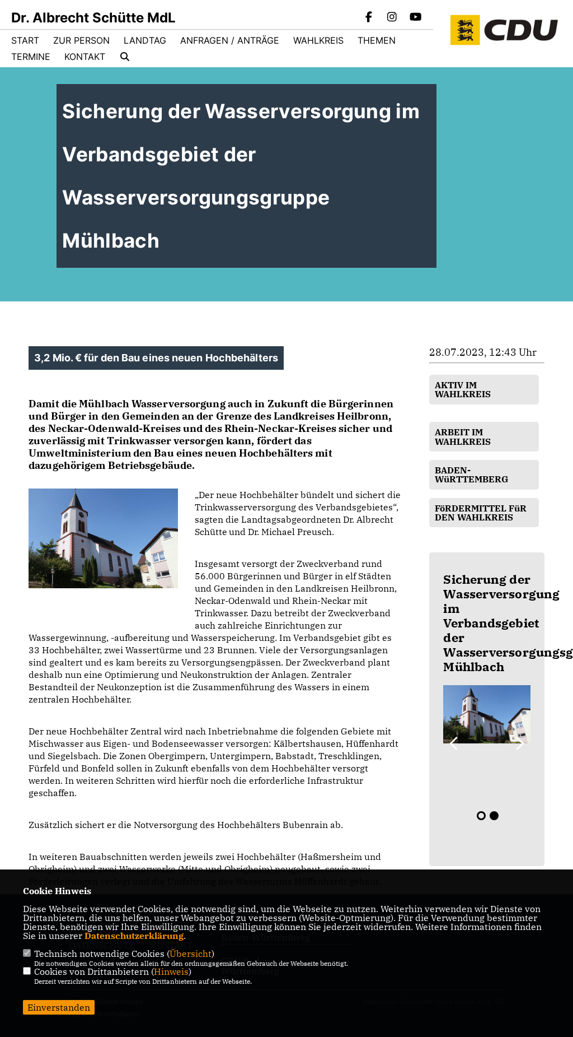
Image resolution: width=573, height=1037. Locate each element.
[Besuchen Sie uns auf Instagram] (392, 18)
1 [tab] (481, 815)
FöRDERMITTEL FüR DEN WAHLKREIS (481, 512)
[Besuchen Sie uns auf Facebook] (368, 18)
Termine (30, 56)
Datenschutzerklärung (134, 935)
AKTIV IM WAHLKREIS (463, 389)
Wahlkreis (318, 40)
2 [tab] (494, 815)
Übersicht (191, 953)
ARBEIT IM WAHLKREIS (463, 436)
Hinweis (171, 971)
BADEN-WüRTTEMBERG (471, 474)
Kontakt (84, 56)
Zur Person (81, 40)
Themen (377, 40)
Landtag (145, 40)
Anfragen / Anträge (229, 40)
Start (25, 40)
